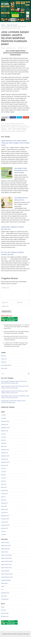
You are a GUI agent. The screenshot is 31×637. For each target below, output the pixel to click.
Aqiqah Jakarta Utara (6, 567)
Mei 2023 (3, 440)
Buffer (3, 119)
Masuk (2, 607)
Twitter (19, 117)
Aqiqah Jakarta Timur (6, 564)
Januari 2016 (4, 512)
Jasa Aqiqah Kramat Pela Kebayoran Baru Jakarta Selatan (20, 170)
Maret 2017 (4, 500)
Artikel (2, 586)
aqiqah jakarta (4, 551)
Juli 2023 (3, 434)
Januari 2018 (4, 493)
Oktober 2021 (4, 452)
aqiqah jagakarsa (5, 548)
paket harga (4, 368)
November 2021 (5, 449)
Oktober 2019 (4, 459)
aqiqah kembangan (6, 580)
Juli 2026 (3, 415)
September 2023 (5, 427)
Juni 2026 (3, 418)
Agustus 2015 (4, 528)
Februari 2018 (4, 490)
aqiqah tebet (4, 583)
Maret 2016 (4, 506)
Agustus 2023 (4, 430)
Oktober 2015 (4, 522)
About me (3, 355)
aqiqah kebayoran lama (7, 577)
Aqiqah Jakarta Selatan (12, 25)
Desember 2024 (5, 421)
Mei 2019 (3, 474)
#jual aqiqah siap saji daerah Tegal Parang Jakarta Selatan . (15, 127)
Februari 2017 (4, 503)
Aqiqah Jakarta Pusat (6, 558)
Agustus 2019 (4, 465)
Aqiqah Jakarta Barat (6, 555)
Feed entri (3, 610)
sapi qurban (4, 596)
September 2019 (5, 462)
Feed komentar (5, 613)
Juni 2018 (3, 478)
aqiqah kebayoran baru (7, 574)
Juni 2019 (3, 471)
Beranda (3, 25)
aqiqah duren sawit (6, 545)
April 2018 (3, 484)
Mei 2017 (3, 496)
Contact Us (4, 359)
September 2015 (5, 525)
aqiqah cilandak (5, 542)
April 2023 (3, 443)
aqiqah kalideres (5, 570)
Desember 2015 (5, 515)
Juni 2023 (3, 437)
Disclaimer (3, 362)
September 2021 (5, 456)
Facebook (13, 117)
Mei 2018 (3, 481)
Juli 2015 (3, 531)
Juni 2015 (3, 534)
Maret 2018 (4, 487)
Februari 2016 (4, 509)
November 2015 (5, 518)
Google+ (26, 117)
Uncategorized (4, 599)
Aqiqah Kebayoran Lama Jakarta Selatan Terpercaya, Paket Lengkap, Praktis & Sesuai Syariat (15, 143)
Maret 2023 (4, 446)
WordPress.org (4, 616)
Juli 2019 (3, 468)
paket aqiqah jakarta (6, 365)
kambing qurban (5, 592)
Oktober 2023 (4, 424)
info (2, 589)
